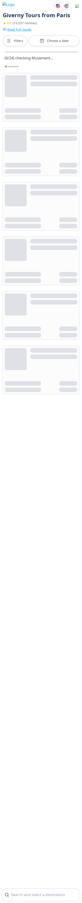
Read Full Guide (19, 29)
